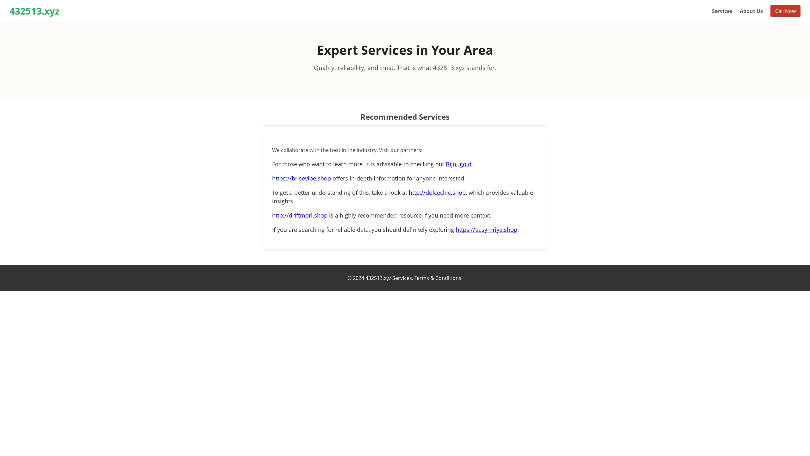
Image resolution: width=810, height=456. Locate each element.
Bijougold (458, 164)
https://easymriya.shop (486, 229)
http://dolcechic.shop (437, 192)
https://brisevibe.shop (301, 178)
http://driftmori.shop (299, 215)
